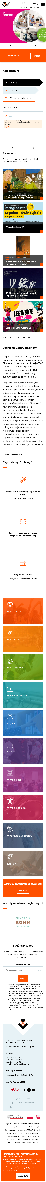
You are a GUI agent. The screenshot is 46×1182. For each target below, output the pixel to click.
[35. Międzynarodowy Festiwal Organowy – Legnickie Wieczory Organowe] (23, 283)
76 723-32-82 (15, 1062)
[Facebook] (24, 1090)
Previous (11, 45)
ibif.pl (33, 1107)
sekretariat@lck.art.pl (20, 1064)
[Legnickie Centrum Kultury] (6, 5)
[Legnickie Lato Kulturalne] (23, 316)
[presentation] (12, 148)
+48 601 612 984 (16, 1060)
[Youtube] (33, 1090)
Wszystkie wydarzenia (20, 98)
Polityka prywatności (25, 1102)
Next (35, 45)
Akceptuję (23, 1176)
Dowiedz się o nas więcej (13, 454)
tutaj (38, 1163)
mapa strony (24, 1098)
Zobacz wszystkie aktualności (17, 338)
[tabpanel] (23, 26)
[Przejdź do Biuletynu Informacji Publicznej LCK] (15, 1091)
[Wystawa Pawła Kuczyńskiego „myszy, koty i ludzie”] (23, 250)
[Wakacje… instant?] (23, 217)
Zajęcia (13, 90)
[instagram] (29, 1090)
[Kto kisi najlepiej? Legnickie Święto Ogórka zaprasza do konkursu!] (23, 184)
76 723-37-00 (15, 1058)
